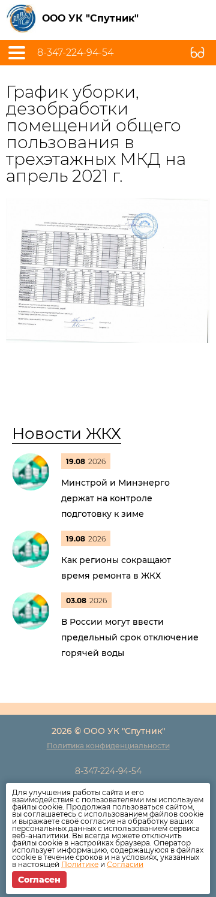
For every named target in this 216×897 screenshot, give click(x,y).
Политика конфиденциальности (108, 745)
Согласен (39, 879)
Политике (79, 864)
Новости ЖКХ (66, 433)
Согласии (125, 864)
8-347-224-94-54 (75, 53)
